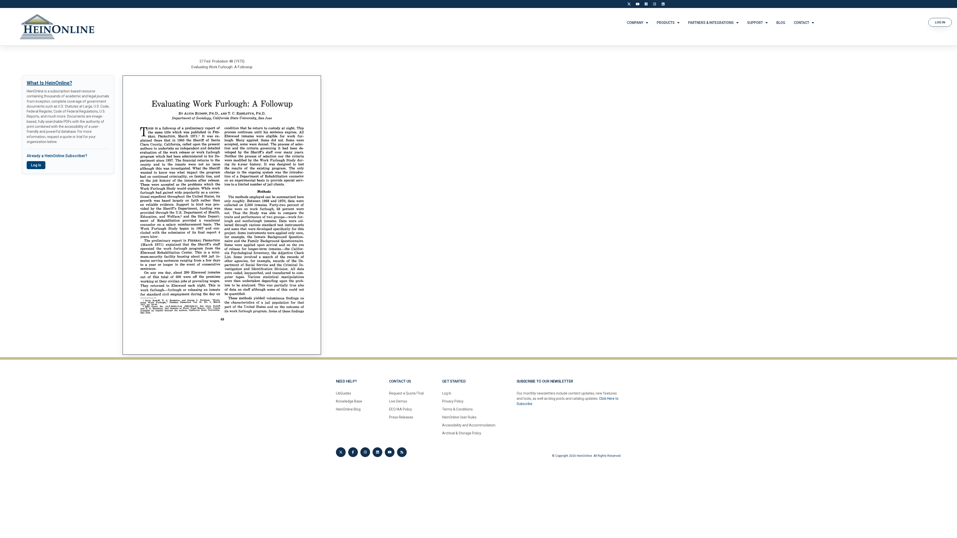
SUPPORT (755, 23)
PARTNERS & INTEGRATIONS (711, 23)
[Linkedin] (377, 452)
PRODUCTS (666, 23)
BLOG (780, 23)
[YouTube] (637, 3)
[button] (940, 22)
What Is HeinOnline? (49, 83)
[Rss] (402, 452)
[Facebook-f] (353, 452)
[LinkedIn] (662, 3)
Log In (36, 165)
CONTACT (801, 23)
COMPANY (635, 23)
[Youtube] (390, 452)
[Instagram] (654, 3)
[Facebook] (645, 3)
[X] (629, 3)
